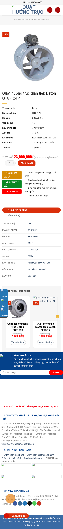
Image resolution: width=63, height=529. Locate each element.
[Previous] (5, 323)
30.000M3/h (33, 250)
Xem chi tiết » (17, 342)
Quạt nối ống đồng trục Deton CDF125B (17, 327)
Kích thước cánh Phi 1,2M (39, 263)
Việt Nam (32, 276)
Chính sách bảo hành (12, 458)
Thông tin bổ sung (18, 210)
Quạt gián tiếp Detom (43, 19)
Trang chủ (17, 19)
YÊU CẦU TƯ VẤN (11, 184)
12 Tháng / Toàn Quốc (37, 269)
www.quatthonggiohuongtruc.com (18, 444)
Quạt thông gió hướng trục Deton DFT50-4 (45, 327)
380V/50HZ (33, 236)
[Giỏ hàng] (49, 10)
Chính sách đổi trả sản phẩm (40, 455)
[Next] (57, 323)
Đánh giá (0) (14, 215)
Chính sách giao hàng (14, 455)
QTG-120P (32, 230)
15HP (30, 243)
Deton (30, 223)
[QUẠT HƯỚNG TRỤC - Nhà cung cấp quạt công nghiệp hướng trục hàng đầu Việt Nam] (28, 10)
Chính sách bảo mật (33, 458)
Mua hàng (27, 163)
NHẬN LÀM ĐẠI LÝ (10, 175)
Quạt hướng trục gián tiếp (29, 19)
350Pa (30, 256)
